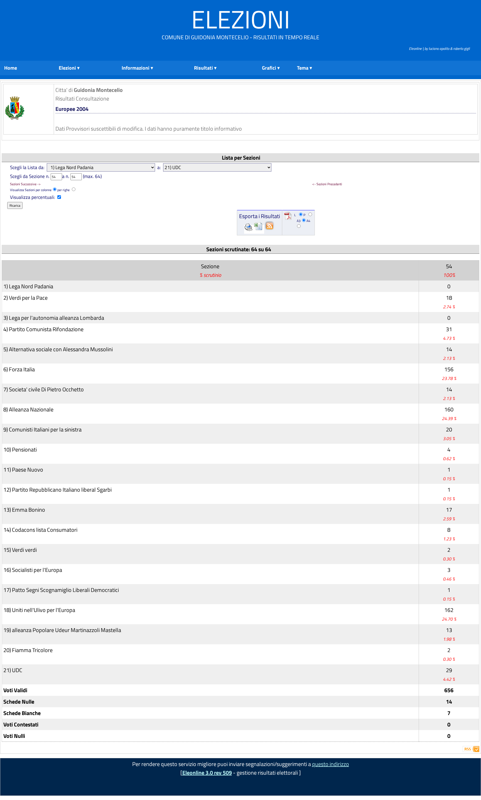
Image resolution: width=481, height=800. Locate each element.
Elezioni (240, 19)
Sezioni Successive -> (25, 184)
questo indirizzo (330, 764)
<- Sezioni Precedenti (327, 184)
